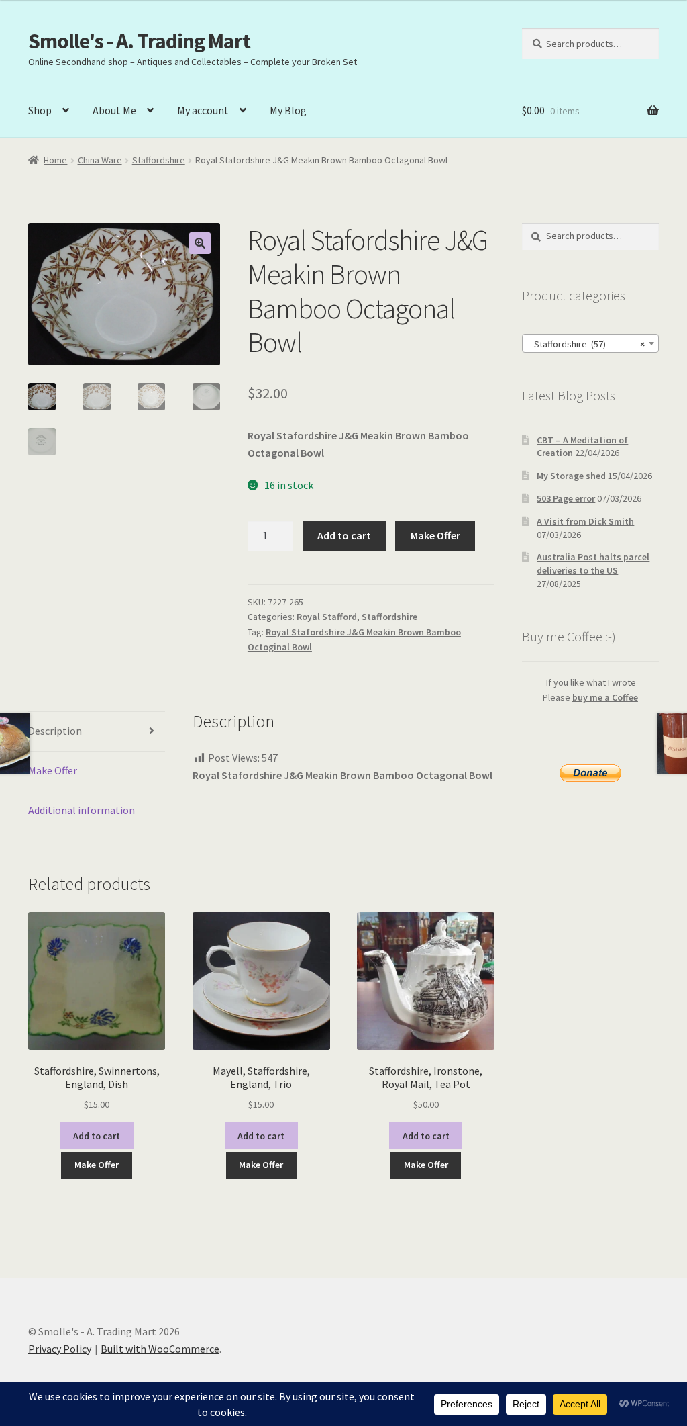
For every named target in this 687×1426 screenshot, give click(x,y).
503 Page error (566, 498)
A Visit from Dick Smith (585, 521)
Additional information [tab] (81, 810)
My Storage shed (571, 476)
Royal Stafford (327, 617)
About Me (114, 110)
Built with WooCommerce (160, 1348)
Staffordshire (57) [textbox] (586, 344)
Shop (40, 110)
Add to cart (344, 535)
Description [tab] (55, 731)
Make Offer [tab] (52, 770)
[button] (200, 243)
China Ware (100, 160)
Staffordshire (158, 160)
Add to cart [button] (96, 1136)
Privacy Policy (59, 1348)
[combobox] (590, 343)
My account (203, 110)
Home (55, 160)
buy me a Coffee (605, 697)
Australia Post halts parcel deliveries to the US (593, 563)
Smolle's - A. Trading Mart (139, 41)
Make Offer (435, 535)
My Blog (288, 110)
